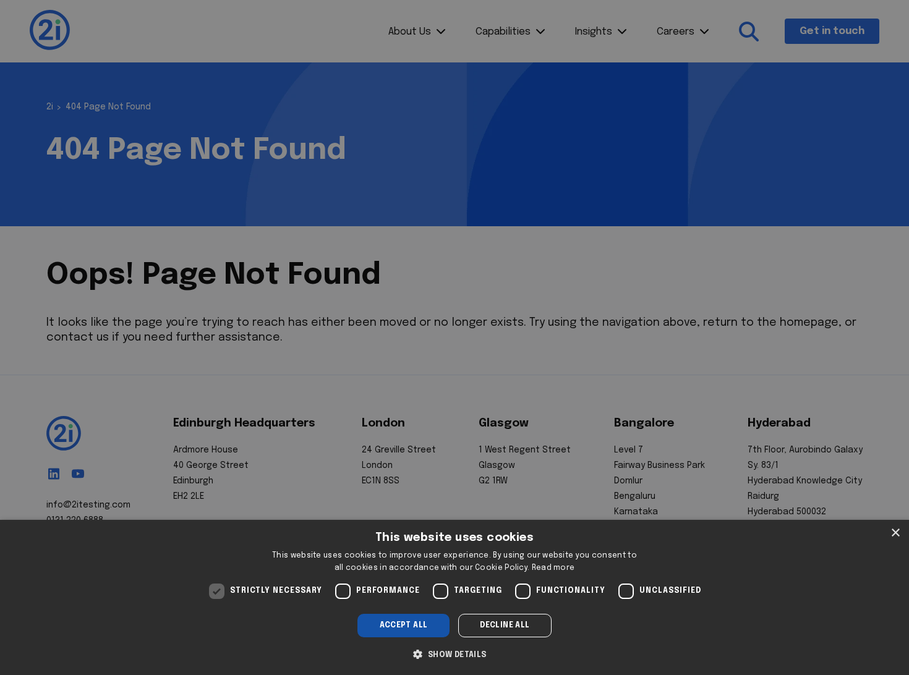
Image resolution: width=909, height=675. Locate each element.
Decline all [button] (504, 625)
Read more (553, 568)
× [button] (895, 533)
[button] (454, 653)
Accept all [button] (404, 625)
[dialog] (454, 597)
